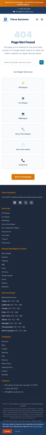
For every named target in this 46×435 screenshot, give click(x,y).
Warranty (5, 352)
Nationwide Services (9, 297)
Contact (4, 349)
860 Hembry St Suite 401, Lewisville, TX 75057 (21, 385)
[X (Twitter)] (26, 202)
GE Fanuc (5, 272)
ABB (3, 264)
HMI (17, 301)
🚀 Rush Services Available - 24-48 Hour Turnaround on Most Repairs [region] (23, 3)
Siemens (5, 257)
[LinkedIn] (15, 202)
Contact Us (23, 162)
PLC (13, 301)
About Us (5, 341)
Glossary (5, 360)
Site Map (5, 375)
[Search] (41, 62)
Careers (4, 371)
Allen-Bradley (6, 253)
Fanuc (4, 268)
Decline (17, 431)
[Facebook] (20, 202)
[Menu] (42, 19)
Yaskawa (5, 261)
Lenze (4, 279)
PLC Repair (23, 100)
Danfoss (4, 283)
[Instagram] (31, 202)
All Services (6, 243)
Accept (7, 431)
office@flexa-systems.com (23, 11)
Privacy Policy (37, 421)
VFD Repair (23, 85)
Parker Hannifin (7, 275)
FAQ (3, 356)
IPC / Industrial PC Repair (10, 228)
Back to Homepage (23, 177)
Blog (3, 345)
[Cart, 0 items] (37, 19)
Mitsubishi (5, 287)
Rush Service (6, 232)
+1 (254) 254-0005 (23, 9)
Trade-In (5, 239)
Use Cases (5, 235)
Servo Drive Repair (23, 131)
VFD (8, 301)
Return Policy (6, 363)
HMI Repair (23, 115)
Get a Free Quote (23, 146)
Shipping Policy (7, 367)
